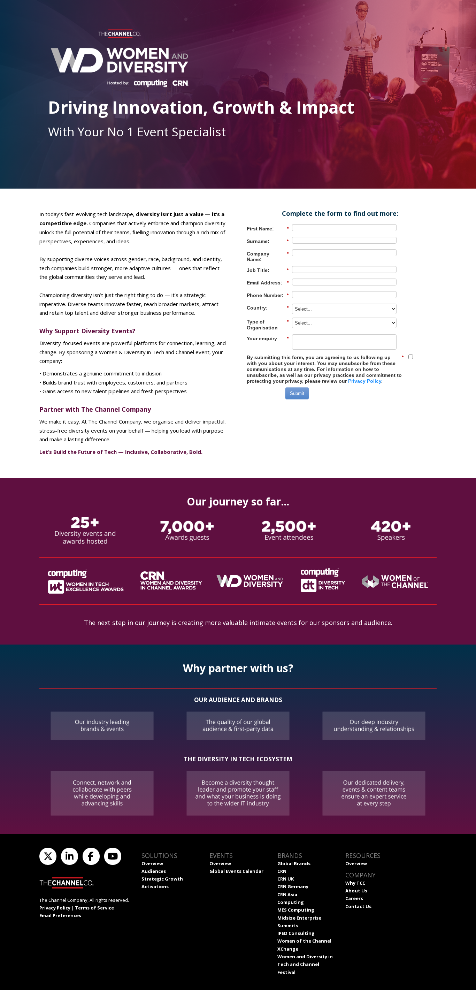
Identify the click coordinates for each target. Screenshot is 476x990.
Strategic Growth (162, 879)
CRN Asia (287, 894)
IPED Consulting (296, 933)
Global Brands (293, 863)
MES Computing (295, 910)
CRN (281, 871)
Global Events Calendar (236, 871)
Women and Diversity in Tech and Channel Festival (305, 964)
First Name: (268, 228)
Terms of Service (94, 908)
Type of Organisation (268, 324)
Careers (354, 898)
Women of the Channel (304, 941)
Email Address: (268, 282)
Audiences (153, 871)
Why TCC (355, 883)
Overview (152, 863)
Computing (290, 902)
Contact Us (358, 906)
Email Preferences (60, 915)
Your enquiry (268, 338)
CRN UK (285, 879)
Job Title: (268, 270)
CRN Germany (292, 886)
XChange (287, 949)
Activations (155, 886)
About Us (356, 891)
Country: (268, 308)
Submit (297, 393)
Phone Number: (268, 295)
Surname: (268, 241)
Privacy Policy (364, 381)
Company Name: (268, 256)
